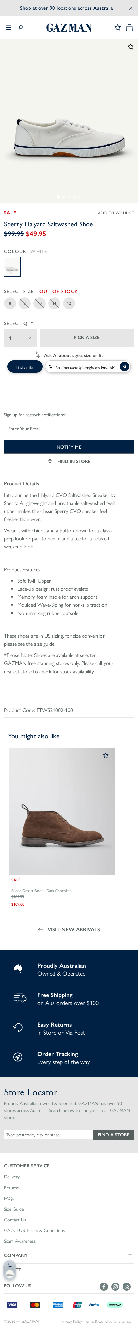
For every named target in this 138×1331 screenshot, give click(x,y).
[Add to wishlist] (105, 755)
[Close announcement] (131, 8)
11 (54, 303)
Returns (11, 1187)
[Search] (20, 27)
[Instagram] (117, 1287)
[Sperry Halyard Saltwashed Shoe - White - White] (12, 267)
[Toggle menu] (8, 27)
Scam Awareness (20, 1241)
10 (40, 303)
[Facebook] (105, 1287)
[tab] (58, 197)
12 (69, 303)
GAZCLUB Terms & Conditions (34, 1230)
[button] (69, 1165)
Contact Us (15, 1220)
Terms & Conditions (100, 1321)
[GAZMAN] (69, 27)
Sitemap (125, 1321)
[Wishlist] (117, 27)
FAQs (9, 1198)
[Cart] (129, 27)
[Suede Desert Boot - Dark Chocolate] (62, 811)
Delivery (12, 1177)
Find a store (114, 1134)
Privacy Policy (71, 1321)
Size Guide (14, 1209)
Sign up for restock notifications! (35, 415)
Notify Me (69, 446)
